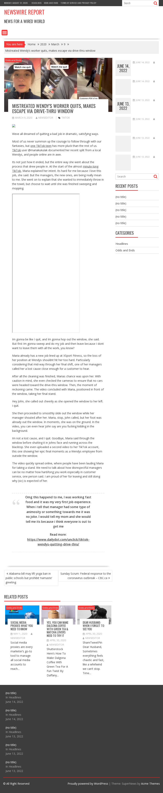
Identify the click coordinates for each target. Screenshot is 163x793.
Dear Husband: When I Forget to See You (93, 625)
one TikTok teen (40, 146)
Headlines (37, 2)
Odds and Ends (51, 2)
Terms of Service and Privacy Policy (78, 2)
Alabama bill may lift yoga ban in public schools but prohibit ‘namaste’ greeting (29, 578)
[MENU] (5, 32)
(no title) (120, 197)
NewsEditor (45, 117)
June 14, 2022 (123, 68)
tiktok (66, 117)
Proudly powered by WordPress (88, 783)
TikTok (16, 150)
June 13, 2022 (123, 106)
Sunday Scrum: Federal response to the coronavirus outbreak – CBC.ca (85, 576)
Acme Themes (150, 783)
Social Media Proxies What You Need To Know (22, 625)
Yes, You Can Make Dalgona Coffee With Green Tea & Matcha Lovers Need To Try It (57, 629)
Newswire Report (24, 12)
